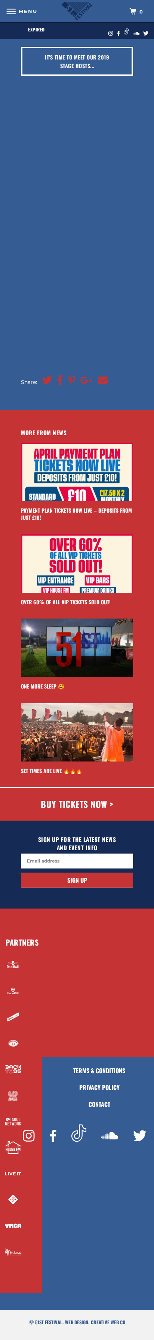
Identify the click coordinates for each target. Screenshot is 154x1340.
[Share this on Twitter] (45, 381)
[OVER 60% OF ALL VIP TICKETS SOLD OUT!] (77, 563)
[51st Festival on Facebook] (53, 1136)
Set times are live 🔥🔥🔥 (51, 771)
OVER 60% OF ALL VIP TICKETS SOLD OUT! (66, 602)
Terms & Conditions (99, 1070)
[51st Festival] (77, 11)
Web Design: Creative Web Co (95, 1322)
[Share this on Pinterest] (70, 381)
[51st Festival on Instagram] (28, 1136)
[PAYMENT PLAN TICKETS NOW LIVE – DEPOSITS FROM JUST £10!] (77, 472)
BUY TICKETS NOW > (77, 804)
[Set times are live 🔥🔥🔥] (77, 732)
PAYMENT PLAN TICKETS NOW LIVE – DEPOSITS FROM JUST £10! (76, 513)
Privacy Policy (99, 1087)
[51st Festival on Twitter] (140, 1136)
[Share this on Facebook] (58, 381)
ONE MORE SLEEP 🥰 (42, 686)
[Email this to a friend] (101, 381)
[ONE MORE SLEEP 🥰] (77, 648)
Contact (99, 1104)
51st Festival (48, 1322)
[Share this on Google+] (85, 381)
